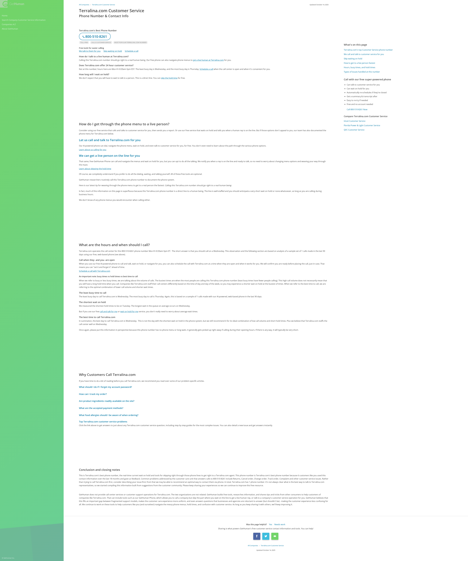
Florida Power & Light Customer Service (362, 125)
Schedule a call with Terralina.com (94, 271)
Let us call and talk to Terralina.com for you (110, 140)
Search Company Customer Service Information (24, 20)
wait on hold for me (129, 311)
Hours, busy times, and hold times (359, 67)
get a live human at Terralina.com (208, 60)
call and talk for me (108, 311)
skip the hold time (169, 78)
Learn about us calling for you (92, 149)
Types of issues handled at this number (362, 71)
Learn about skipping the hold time (95, 168)
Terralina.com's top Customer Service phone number (368, 50)
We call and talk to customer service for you (364, 54)
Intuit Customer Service (354, 121)
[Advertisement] (152, 100)
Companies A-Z (9, 24)
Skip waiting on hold (112, 51)
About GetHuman (10, 28)
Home (4, 15)
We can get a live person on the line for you (109, 156)
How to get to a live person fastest (359, 63)
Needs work (279, 524)
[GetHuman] (12, 4)
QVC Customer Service (354, 129)
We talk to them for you (90, 51)
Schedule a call (131, 51)
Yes (270, 524)
